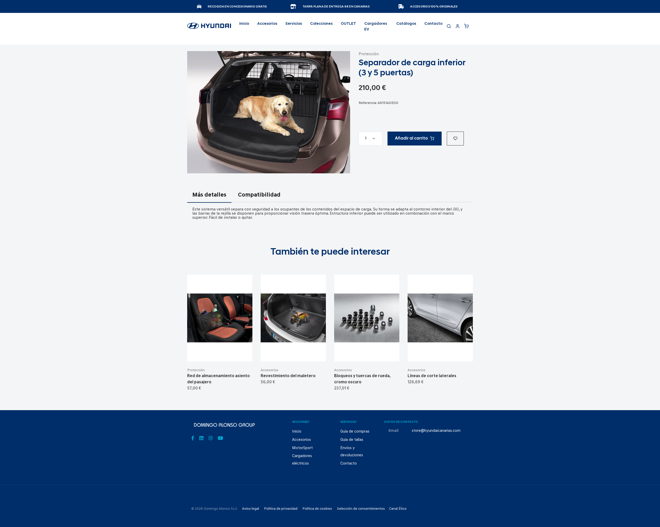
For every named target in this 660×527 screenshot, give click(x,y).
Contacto (433, 24)
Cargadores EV (375, 26)
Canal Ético (398, 509)
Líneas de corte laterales (432, 376)
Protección (369, 54)
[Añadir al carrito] (219, 353)
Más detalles (209, 195)
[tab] (209, 198)
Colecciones (321, 24)
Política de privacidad (281, 509)
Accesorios (269, 370)
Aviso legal (250, 509)
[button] (455, 138)
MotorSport (302, 448)
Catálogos (406, 24)
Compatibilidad (259, 195)
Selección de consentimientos (361, 509)
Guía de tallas (351, 440)
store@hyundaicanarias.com (436, 431)
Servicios (293, 24)
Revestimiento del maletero (288, 376)
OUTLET (348, 24)
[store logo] (209, 28)
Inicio (244, 24)
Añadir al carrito (411, 138)
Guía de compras (354, 432)
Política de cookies (317, 509)
